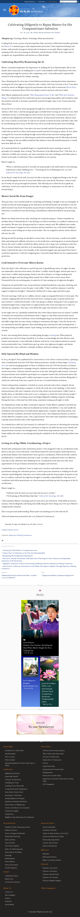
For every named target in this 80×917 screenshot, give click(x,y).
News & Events (9, 823)
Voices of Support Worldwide (15, 833)
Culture (6, 872)
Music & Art (9, 879)
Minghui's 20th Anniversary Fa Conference (19, 817)
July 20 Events (10, 843)
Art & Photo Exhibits (12, 846)
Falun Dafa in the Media (13, 852)
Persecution (46, 746)
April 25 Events (10, 840)
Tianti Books (41, 1)
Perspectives (9, 814)
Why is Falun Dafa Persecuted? (53, 754)
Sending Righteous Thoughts (15, 798)
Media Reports (10, 858)
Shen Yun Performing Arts (14, 849)
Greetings (8, 855)
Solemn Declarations (50, 846)
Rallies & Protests (11, 830)
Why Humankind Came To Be (42, 95)
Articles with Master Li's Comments (17, 808)
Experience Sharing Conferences (47, 20)
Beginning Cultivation (12, 773)
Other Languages (53, 1)
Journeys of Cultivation (13, 779)
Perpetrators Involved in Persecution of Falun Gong (58, 780)
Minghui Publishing (29, 1)
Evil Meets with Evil (49, 830)
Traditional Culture (11, 876)
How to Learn (9, 757)
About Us (7, 888)
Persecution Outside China (52, 775)
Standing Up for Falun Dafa (14, 786)
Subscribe (8, 901)
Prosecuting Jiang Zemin (51, 840)
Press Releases (10, 861)
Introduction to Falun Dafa (14, 750)
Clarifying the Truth (12, 783)
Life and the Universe (12, 882)
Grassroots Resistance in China (53, 836)
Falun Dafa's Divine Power (14, 792)
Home (24, 20)
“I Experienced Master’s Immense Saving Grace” (58, 575)
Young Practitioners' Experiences (16, 789)
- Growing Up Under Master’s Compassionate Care (19, 550)
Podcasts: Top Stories (50, 868)
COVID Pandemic (11, 868)
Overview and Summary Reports (54, 750)
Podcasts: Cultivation (50, 871)
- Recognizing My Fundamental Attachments (17, 556)
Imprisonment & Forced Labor (53, 769)
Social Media (9, 904)
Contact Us (9, 892)
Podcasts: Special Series (51, 874)
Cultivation (31, 20)
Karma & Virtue (47, 823)
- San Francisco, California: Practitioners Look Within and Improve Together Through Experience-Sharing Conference (39, 567)
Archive (7, 898)
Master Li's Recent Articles (52, 860)
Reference (45, 850)
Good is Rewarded (49, 827)
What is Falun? (10, 760)
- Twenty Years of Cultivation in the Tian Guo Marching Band (23, 553)
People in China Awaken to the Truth (55, 833)
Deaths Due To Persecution (52, 760)
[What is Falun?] (14, 10)
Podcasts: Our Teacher (50, 877)
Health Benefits (10, 754)
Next (43, 572)
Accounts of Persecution (51, 757)
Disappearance (48, 772)
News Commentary (11, 865)
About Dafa (8, 746)
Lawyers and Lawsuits (50, 843)
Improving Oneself (11, 776)
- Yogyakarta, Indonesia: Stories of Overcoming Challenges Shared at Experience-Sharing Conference (37, 563)
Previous (4, 572)
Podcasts (44, 864)
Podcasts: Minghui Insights (52, 880)
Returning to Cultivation (13, 795)
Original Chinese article (10, 530)
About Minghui (10, 895)
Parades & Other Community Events (17, 827)
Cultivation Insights (11, 811)
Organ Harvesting (49, 766)
